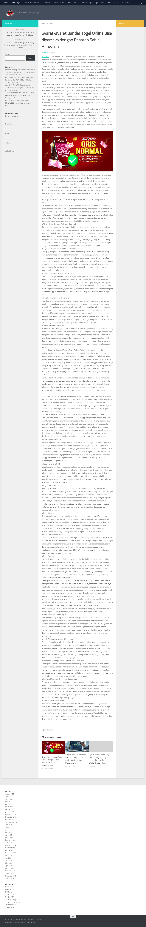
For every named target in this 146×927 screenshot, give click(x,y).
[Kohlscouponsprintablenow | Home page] (10, 13)
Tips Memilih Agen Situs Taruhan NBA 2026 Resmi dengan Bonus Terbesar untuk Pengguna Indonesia (19, 95)
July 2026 (8, 796)
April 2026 (8, 804)
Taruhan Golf (71, 3)
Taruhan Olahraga (85, 3)
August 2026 (9, 794)
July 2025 (8, 827)
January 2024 (9, 873)
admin (46, 52)
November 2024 (10, 848)
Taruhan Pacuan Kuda (31, 3)
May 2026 (8, 802)
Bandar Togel (15, 3)
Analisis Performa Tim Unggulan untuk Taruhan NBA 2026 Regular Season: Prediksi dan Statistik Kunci (20, 87)
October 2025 (9, 820)
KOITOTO (45, 57)
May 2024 (8, 863)
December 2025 (10, 814)
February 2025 (10, 840)
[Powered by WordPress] (13, 922)
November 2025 (10, 817)
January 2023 (9, 878)
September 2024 (11, 853)
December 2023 (10, 876)
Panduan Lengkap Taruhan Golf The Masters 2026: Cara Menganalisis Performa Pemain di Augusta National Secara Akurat (20, 72)
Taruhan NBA (46, 3)
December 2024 (10, 845)
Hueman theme (31, 922)
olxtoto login (9, 151)
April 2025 (8, 835)
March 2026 (9, 807)
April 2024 (8, 866)
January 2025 (9, 843)
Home (6, 3)
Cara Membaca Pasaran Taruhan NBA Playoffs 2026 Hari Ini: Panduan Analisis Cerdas (18, 103)
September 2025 (11, 822)
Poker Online (59, 3)
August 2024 (9, 855)
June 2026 (8, 799)
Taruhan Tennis (112, 3)
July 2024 (8, 858)
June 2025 (8, 830)
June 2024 (8, 861)
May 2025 (8, 832)
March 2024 (9, 868)
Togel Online (99, 3)
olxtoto (7, 133)
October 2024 (9, 850)
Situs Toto (8, 124)
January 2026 (9, 812)
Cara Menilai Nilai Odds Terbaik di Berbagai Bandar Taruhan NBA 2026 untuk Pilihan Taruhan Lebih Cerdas (19, 79)
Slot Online (125, 3)
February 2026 (10, 809)
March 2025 (9, 837)
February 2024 (10, 871)
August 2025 (9, 825)
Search (7, 54)
